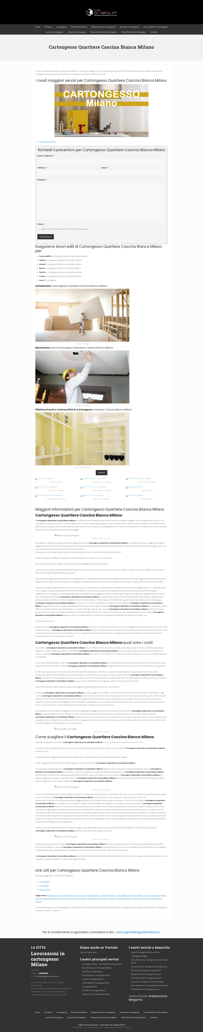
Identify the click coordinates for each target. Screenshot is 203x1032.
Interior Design (44, 889)
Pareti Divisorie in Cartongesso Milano (96, 975)
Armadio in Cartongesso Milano (94, 990)
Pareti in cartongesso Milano (120, 898)
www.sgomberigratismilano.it (138, 932)
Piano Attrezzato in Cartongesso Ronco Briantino (149, 985)
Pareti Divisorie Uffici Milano (92, 971)
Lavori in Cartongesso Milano (93, 979)
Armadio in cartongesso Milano (87, 895)
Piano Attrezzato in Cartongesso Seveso (146, 978)
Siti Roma (128, 1027)
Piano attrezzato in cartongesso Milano (147, 898)
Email (105, 167)
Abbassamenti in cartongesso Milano (60, 895)
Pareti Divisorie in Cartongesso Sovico (145, 989)
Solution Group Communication (114, 1027)
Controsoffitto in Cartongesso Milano (96, 983)
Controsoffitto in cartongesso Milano (130, 895)
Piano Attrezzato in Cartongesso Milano (97, 968)
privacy (85, 229)
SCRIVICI (101, 472)
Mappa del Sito (119, 1025)
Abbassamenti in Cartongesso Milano (96, 994)
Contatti (38, 901)
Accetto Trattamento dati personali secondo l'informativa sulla (64, 229)
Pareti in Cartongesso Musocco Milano (145, 952)
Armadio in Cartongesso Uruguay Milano (146, 970)
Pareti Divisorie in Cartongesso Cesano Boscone (149, 966)
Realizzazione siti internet (95, 1027)
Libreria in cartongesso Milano (46, 898)
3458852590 (43, 973)
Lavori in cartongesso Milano (155, 895)
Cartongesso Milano (107, 895)
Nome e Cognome (46, 155)
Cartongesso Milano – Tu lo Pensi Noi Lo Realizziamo (102, 964)
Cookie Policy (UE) (106, 1025)
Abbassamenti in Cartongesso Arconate (146, 974)
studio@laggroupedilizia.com (48, 976)
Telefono (42, 167)
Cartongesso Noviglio (139, 956)
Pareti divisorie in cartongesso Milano (73, 898)
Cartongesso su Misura (47, 141)
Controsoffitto (44, 881)
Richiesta (42, 179)
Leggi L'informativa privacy (88, 1025)
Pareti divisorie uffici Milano (98, 898)
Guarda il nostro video (88, 952)
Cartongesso (44, 885)
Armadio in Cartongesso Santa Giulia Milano (147, 981)
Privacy (41, 224)
